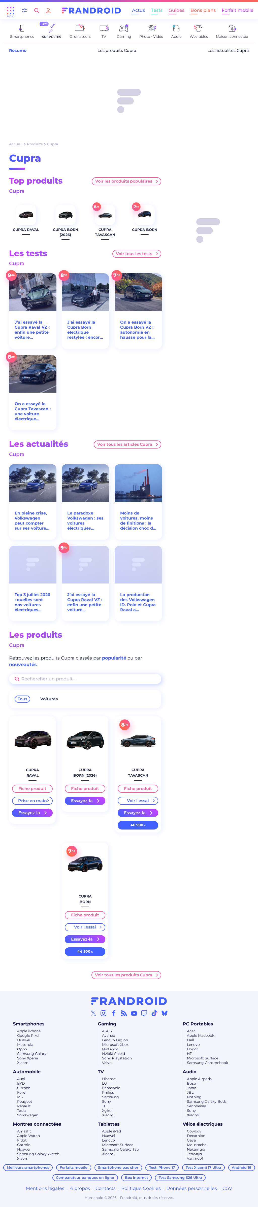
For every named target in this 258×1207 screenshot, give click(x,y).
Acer (191, 1031)
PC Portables (198, 1024)
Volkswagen (27, 1115)
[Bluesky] (164, 1013)
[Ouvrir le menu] (10, 10)
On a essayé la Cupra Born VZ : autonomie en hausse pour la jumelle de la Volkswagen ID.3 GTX (137, 330)
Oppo (22, 1049)
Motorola (25, 1044)
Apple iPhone (29, 1031)
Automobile (27, 1072)
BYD (21, 1083)
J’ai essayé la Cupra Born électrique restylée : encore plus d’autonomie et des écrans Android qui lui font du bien (84, 330)
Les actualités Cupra (228, 50)
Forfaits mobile (73, 1167)
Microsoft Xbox (115, 1044)
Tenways (194, 1154)
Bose (191, 1083)
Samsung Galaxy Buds (207, 1101)
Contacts (105, 1188)
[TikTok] (154, 1013)
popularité (114, 658)
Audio (190, 1072)
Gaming (107, 1024)
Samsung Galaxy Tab (120, 1149)
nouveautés (23, 664)
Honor (192, 1049)
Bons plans (203, 10)
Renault (24, 1106)
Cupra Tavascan (105, 232)
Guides (176, 10)
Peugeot (24, 1101)
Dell (190, 1040)
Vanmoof (195, 1158)
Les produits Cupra (117, 50)
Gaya (191, 1140)
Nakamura (196, 1149)
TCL (105, 1106)
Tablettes (109, 1124)
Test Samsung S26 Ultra (180, 1177)
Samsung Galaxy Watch (38, 1154)
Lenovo (193, 1044)
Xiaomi (23, 1062)
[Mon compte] (48, 10)
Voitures (49, 699)
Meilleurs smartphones (28, 1167)
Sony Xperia (27, 1058)
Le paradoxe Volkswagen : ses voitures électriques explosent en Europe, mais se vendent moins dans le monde (85, 521)
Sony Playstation (117, 1058)
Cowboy (194, 1131)
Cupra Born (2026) (65, 232)
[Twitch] (144, 1013)
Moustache (196, 1145)
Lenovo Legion (115, 1040)
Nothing (194, 1097)
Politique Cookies (141, 1188)
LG (104, 1083)
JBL (190, 1092)
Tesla (21, 1110)
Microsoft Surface (202, 1058)
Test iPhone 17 (162, 1167)
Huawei (23, 1040)
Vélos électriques (203, 1124)
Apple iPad (111, 1131)
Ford (21, 1092)
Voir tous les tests (134, 253)
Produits (35, 144)
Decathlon (196, 1135)
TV (101, 1072)
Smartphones (29, 1024)
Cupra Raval (26, 229)
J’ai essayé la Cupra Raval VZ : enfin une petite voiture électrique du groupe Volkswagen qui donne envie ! (32, 330)
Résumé (17, 50)
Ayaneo (108, 1035)
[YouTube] (134, 1013)
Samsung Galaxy (32, 1053)
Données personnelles (191, 1188)
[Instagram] (104, 1013)
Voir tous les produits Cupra (123, 975)
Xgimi (107, 1110)
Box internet (136, 1177)
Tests (157, 10)
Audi (21, 1079)
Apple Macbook (200, 1035)
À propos (80, 1188)
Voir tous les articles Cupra (124, 444)
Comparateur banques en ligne (85, 1177)
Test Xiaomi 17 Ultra (203, 1167)
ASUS (107, 1031)
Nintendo (110, 1049)
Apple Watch (28, 1135)
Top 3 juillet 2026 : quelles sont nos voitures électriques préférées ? (32, 602)
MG (20, 1097)
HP (189, 1053)
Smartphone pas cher (118, 1167)
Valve (106, 1062)
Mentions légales (45, 1188)
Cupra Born (144, 229)
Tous (22, 699)
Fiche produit (32, 788)
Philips (108, 1092)
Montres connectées (37, 1124)
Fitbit (22, 1140)
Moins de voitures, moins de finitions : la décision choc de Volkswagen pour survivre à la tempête (137, 521)
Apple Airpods (199, 1079)
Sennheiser (196, 1106)
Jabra (191, 1088)
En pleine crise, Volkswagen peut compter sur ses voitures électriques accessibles (31, 521)
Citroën (23, 1088)
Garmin (23, 1145)
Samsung (110, 1097)
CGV (227, 1188)
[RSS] (124, 1013)
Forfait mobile (237, 10)
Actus (138, 10)
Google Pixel (28, 1035)
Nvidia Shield (113, 1053)
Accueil (15, 144)
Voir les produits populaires (123, 181)
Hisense (109, 1079)
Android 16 (241, 1167)
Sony (106, 1101)
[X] (93, 1013)
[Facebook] (114, 1013)
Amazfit (24, 1131)
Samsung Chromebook (207, 1062)
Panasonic (111, 1088)
